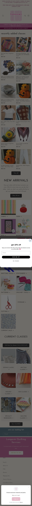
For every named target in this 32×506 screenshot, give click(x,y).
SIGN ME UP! (16, 257)
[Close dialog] (30, 240)
